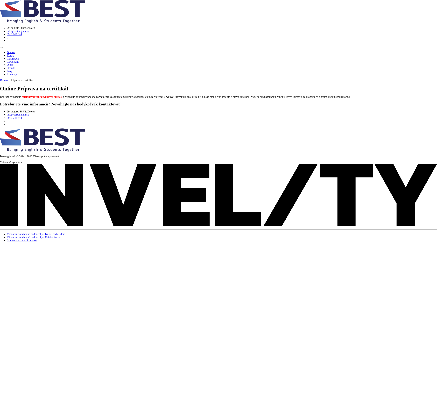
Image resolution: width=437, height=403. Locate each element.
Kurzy (10, 55)
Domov (11, 52)
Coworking (13, 61)
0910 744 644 (14, 34)
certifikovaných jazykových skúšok (42, 96)
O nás (10, 64)
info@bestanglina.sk (18, 31)
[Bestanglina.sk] (42, 22)
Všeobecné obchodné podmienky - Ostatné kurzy (33, 237)
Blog (9, 71)
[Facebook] (7, 37)
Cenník (11, 68)
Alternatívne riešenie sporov (22, 240)
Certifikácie (13, 58)
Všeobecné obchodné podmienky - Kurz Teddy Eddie (36, 234)
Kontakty (12, 74)
